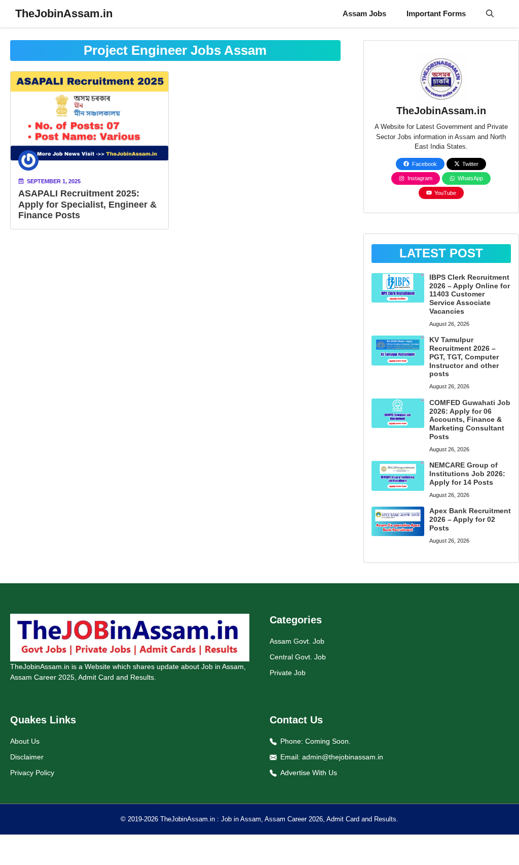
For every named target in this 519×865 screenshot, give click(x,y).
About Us (25, 741)
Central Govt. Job (298, 657)
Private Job (288, 673)
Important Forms (436, 13)
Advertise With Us (308, 773)
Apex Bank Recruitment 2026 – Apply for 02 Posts (470, 519)
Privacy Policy (32, 773)
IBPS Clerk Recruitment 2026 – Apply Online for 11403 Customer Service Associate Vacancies (469, 294)
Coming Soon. (328, 741)
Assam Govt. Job (297, 641)
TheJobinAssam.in (64, 13)
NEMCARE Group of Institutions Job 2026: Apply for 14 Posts (467, 473)
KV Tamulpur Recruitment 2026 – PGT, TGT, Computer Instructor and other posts (464, 357)
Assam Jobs (364, 13)
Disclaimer (27, 757)
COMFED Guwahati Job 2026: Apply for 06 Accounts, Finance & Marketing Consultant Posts (469, 419)
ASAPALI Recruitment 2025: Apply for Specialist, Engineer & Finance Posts (87, 204)
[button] (490, 13)
